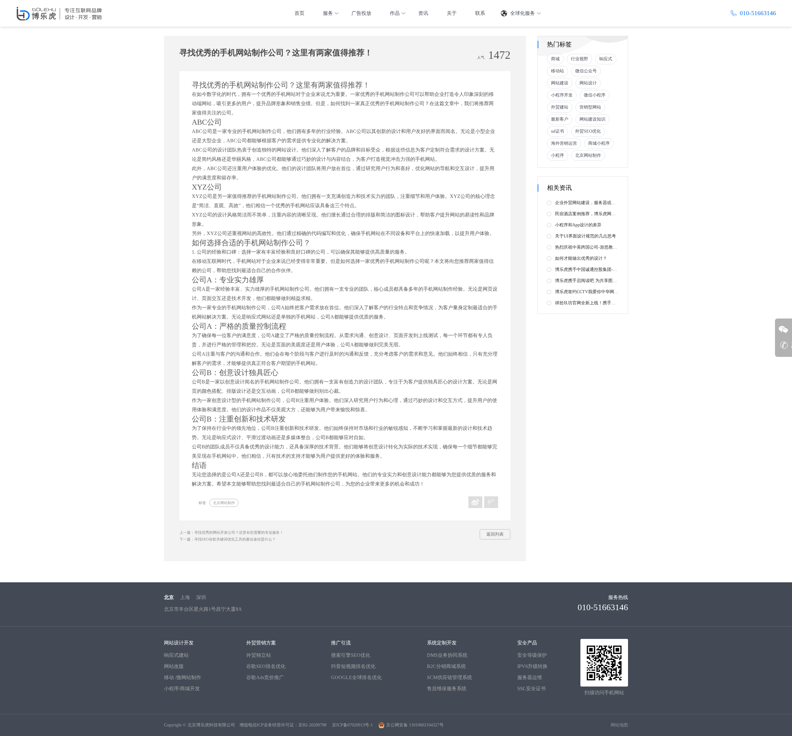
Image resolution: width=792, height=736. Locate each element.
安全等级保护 (532, 655)
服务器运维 (529, 677)
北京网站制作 (224, 503)
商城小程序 (599, 143)
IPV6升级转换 (532, 666)
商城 (555, 59)
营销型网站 (590, 107)
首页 (299, 13)
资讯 (423, 13)
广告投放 (361, 13)
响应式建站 (176, 655)
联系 (480, 13)
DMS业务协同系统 (447, 655)
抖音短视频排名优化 (353, 666)
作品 (395, 13)
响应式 (605, 59)
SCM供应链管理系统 (449, 677)
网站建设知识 (592, 119)
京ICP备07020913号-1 (352, 725)
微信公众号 (586, 71)
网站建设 (559, 83)
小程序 (557, 155)
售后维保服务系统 (447, 688)
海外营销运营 (564, 143)
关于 (452, 13)
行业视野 (579, 59)
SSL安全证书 (531, 688)
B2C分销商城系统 (446, 666)
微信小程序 (594, 95)
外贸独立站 (258, 655)
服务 (328, 13)
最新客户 (559, 119)
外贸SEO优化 (588, 131)
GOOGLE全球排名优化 (356, 677)
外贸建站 (559, 107)
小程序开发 (562, 95)
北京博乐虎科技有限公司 (211, 725)
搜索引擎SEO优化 (350, 655)
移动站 (557, 71)
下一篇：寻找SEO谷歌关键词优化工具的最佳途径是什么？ (227, 539)
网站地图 (619, 725)
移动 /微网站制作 (182, 677)
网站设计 (588, 83)
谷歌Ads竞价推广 (265, 677)
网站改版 (174, 666)
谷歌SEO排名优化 (266, 666)
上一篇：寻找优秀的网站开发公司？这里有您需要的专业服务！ (231, 532)
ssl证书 (557, 131)
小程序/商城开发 (182, 688)
